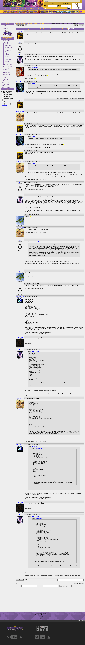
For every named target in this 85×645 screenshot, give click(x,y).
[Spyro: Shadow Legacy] (43, 11)
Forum (39, 8)
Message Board (6, 87)
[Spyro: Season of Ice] (20, 11)
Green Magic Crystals (6, 68)
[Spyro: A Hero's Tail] (39, 11)
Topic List (76, 25)
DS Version (4, 77)
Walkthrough (6, 42)
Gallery (3, 85)
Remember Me (49, 8)
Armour (5, 71)
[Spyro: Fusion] (35, 11)
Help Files (4, 30)
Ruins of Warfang (7, 54)
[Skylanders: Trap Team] (69, 11)
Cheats (5, 76)
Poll (7, 89)
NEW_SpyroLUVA (20, 296)
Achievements (6, 74)
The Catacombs (8, 44)
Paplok (20, 31)
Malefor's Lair (8, 63)
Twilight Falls (8, 45)
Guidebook (31, 8)
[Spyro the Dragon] (8, 11)
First (18, 25)
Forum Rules (5, 28)
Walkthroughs (14, 8)
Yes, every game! (8, 94)
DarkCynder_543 (20, 111)
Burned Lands (8, 59)
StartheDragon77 (20, 54)
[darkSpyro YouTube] (12, 637)
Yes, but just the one (9, 100)
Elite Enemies (6, 72)
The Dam (7, 56)
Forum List (4, 25)
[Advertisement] (42, 18)
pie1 (20, 42)
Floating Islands (8, 61)
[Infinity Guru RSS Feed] (48, 637)
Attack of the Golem (8, 51)
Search (3, 27)
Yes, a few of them (8, 98)
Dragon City (7, 49)
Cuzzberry (20, 65)
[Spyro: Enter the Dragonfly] (27, 11)
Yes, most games (8, 96)
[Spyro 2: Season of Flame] (24, 11)
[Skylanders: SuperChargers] (73, 11)
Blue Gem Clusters (8, 64)
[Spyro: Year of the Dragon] (16, 11)
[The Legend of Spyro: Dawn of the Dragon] (54, 11)
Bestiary (5, 80)
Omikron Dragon (20, 81)
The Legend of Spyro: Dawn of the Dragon (7, 38)
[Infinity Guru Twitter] (37, 637)
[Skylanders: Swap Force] (65, 11)
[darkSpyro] (15, 628)
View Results (4, 105)
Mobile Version (5, 82)
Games (24, 8)
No (4, 101)
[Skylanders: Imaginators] (77, 11)
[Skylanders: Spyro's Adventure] (58, 11)
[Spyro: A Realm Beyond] (80, 11)
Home (6, 8)
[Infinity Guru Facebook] (42, 637)
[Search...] (81, 1)
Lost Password (66, 3)
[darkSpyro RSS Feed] (21, 637)
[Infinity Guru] (42, 628)
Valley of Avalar (8, 47)
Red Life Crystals (7, 66)
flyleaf (20, 214)
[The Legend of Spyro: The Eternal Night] (50, 11)
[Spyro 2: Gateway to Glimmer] (12, 11)
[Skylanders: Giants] (62, 11)
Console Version (6, 40)
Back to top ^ (81, 620)
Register (53, 3)
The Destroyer (8, 58)
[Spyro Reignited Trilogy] (4, 11)
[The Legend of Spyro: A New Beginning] (46, 11)
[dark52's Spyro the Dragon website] (23, 3)
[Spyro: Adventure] (31, 11)
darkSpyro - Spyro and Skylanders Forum (24, 23)
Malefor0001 (20, 337)
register (25, 583)
